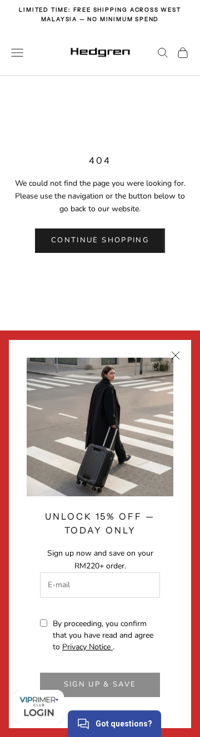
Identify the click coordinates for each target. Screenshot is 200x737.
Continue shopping (100, 240)
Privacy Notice (87, 647)
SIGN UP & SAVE (100, 684)
